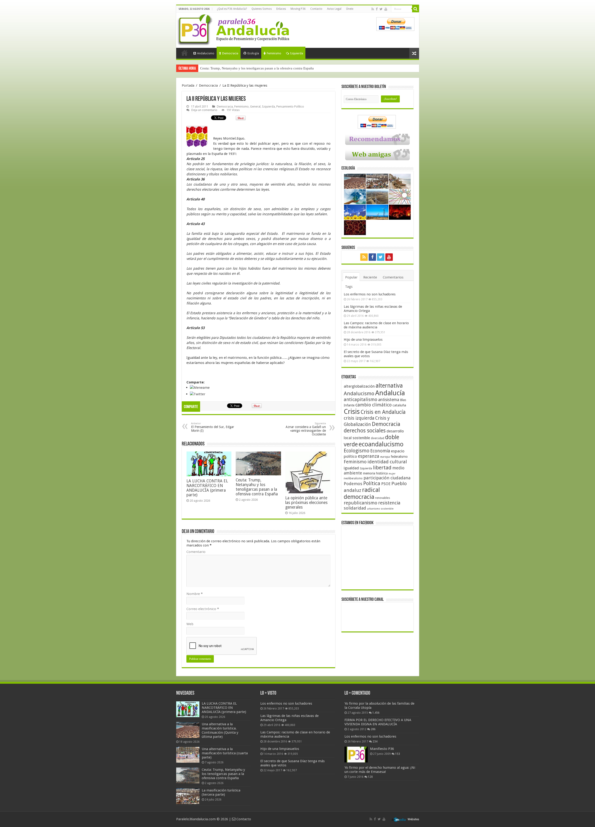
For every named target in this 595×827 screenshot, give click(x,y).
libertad (382, 467)
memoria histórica (375, 473)
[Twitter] (381, 9)
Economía (380, 451)
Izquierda (296, 53)
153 (397, 753)
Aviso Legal (334, 8)
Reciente (370, 277)
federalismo (399, 456)
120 (370, 776)
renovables (382, 498)
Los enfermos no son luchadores (370, 294)
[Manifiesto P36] (356, 754)
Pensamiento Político (290, 106)
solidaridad (355, 508)
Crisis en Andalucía (383, 412)
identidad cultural (387, 461)
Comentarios (393, 277)
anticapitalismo (360, 399)
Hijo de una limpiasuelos (363, 339)
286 (373, 729)
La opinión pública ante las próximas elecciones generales (306, 503)
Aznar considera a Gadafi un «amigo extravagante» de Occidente (306, 429)
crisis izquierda (359, 418)
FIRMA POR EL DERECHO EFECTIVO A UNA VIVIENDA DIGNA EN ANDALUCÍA (377, 722)
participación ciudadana (387, 477)
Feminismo (274, 53)
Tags (349, 286)
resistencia (389, 503)
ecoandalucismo (381, 444)
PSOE (385, 484)
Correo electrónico (202, 609)
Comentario (195, 552)
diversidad (377, 438)
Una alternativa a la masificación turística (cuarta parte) (225, 753)
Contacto (316, 8)
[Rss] (372, 9)
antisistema (388, 399)
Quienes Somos (261, 8)
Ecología (253, 53)
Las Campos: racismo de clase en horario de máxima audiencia (376, 325)
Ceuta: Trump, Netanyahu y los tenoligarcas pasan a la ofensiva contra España (257, 68)
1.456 (376, 712)
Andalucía (390, 393)
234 (375, 741)
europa (385, 456)
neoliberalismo (353, 478)
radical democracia (362, 493)
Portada (184, 53)
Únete (349, 8)
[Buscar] (415, 8)
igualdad (351, 468)
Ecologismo (356, 451)
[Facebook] (376, 9)
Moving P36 (298, 8)
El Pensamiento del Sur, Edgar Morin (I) (212, 427)
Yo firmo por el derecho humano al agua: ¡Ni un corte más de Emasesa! (379, 769)
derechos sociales (365, 430)
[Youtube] (386, 9)
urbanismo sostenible (380, 508)
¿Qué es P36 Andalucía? (232, 8)
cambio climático (373, 405)
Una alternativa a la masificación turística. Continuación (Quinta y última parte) (220, 730)
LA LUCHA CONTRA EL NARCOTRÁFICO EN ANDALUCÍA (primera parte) (207, 488)
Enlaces (281, 8)
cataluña (399, 405)
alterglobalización (359, 386)
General (255, 106)
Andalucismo (205, 53)
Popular (351, 277)
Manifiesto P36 (382, 749)
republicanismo (360, 503)
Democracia (230, 53)
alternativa (389, 385)
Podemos (353, 483)
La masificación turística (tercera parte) (221, 792)
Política (371, 483)
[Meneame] (200, 387)
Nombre (194, 594)
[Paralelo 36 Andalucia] (234, 28)
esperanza (368, 456)
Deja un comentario (204, 110)
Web (189, 624)
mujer (392, 473)
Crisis (352, 411)
